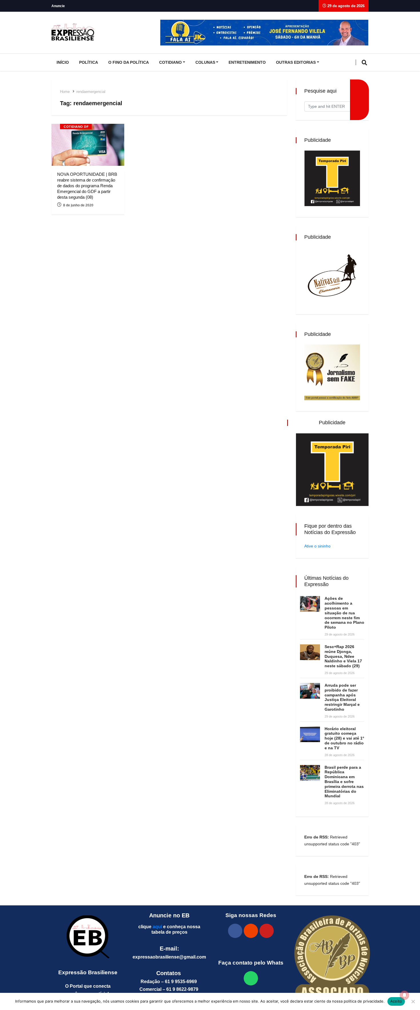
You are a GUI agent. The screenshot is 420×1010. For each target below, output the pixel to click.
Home (65, 91)
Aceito (396, 1001)
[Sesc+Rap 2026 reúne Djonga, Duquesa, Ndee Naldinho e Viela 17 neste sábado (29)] (310, 652)
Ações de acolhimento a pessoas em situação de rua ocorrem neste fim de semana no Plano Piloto (344, 612)
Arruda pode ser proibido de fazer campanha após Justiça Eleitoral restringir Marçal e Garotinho (342, 697)
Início (63, 62)
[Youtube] (266, 931)
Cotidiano (170, 62)
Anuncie (58, 6)
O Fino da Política (128, 62)
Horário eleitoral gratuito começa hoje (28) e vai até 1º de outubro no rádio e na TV (344, 738)
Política (88, 62)
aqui (157, 926)
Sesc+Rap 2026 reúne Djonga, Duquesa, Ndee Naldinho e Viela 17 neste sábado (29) (343, 656)
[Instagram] (251, 931)
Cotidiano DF (76, 126)
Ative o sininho (317, 546)
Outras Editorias (296, 62)
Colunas (205, 62)
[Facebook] (235, 931)
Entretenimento (247, 62)
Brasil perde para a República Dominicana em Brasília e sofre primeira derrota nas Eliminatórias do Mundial (344, 781)
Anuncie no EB (169, 915)
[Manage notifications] (404, 995)
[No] (413, 1001)
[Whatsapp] (251, 978)
